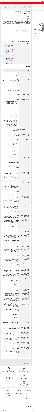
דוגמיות (29, 3)
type (6, 59)
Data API (34, 1)
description (7, 51)
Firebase (30, 403)
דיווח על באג (19, 390)
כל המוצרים (29, 406)
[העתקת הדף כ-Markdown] (20, 14)
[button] (38, 9)
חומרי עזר (33, 3)
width (8, 54)
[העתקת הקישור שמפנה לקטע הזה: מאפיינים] (25, 66)
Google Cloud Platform (28, 405)
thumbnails (7, 52)
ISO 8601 (18, 84)
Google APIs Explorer (28, 390)
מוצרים (26, 11)
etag (5, 46)
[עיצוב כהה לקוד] (27, 43)
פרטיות (28, 410)
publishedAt (7, 48)
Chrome (30, 402)
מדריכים (38, 3)
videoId (7, 63)
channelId (7, 49)
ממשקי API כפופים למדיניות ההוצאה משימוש (5, 395)
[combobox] (15, 1)
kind (5, 45)
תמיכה (26, 3)
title (6, 50)
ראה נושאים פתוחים (18, 393)
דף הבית (41, 3)
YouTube (39, 1)
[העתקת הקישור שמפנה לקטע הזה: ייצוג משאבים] (23, 39)
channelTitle (8, 58)
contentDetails (7, 61)
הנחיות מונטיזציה (8, 393)
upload (7, 62)
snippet (6, 47)
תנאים (30, 410)
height (8, 55)
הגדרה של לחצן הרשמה (28, 393)
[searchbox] (38, 6)
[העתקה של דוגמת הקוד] (29, 43)
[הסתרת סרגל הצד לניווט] (34, 410)
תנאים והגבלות (8, 390)
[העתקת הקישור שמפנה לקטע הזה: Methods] (24, 28)
